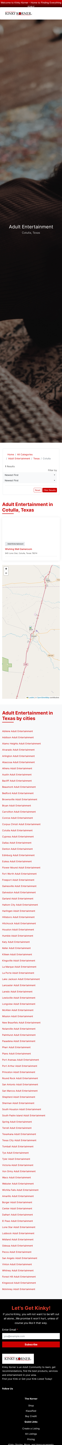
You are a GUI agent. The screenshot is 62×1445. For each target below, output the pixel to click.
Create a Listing (31, 1428)
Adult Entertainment (19, 458)
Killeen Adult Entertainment (17, 954)
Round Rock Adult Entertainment (20, 1078)
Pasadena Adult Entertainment (18, 1041)
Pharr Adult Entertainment (16, 1047)
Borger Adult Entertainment (17, 1202)
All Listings (31, 1433)
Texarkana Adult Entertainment (19, 1134)
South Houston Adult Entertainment (21, 1109)
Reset (37, 490)
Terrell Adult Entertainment (17, 1127)
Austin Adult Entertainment (17, 774)
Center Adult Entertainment (17, 1208)
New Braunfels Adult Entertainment (21, 1022)
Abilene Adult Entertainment (17, 731)
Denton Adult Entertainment (17, 848)
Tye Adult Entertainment (15, 1152)
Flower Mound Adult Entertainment (21, 867)
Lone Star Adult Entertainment (18, 1227)
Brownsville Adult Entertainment (19, 799)
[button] (31, 629)
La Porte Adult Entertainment (18, 972)
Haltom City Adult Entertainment (20, 904)
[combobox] (30, 475)
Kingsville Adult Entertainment (18, 960)
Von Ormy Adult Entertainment (19, 1171)
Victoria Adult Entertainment (17, 1165)
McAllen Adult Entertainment (17, 1010)
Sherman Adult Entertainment (18, 1103)
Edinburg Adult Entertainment (18, 855)
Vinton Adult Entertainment (17, 1264)
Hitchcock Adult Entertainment (19, 923)
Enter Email (10, 1329)
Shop (31, 1405)
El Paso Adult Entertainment (17, 1221)
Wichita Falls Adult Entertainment (20, 1189)
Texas (36, 458)
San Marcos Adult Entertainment (20, 1090)
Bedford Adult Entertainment (18, 793)
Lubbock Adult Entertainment (18, 1233)
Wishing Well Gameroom (18, 549)
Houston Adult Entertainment (18, 929)
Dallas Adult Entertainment (16, 842)
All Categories (25, 454)
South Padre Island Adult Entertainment (23, 1115)
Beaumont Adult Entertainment (19, 786)
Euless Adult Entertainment (17, 861)
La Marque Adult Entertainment (19, 966)
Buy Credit (31, 1416)
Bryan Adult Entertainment (16, 805)
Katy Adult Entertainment (16, 941)
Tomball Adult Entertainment (17, 1146)
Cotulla (22, 553)
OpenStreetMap (43, 697)
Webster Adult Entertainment (18, 1183)
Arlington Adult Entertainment (18, 756)
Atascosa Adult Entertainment (18, 762)
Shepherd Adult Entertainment (18, 1096)
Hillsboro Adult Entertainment (18, 917)
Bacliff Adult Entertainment (17, 780)
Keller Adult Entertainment (16, 948)
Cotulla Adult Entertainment (17, 830)
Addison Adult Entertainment (18, 737)
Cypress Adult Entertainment (18, 836)
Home (10, 454)
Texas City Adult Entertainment (19, 1140)
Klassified (31, 1410)
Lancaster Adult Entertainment (18, 985)
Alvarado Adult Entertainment (18, 749)
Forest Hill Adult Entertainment (19, 1276)
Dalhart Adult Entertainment (17, 1214)
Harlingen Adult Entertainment (18, 910)
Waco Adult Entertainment (16, 1177)
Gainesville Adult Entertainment (19, 886)
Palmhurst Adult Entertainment (19, 1034)
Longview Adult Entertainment (18, 1003)
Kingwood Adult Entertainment (19, 1282)
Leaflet (31, 697)
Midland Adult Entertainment (17, 1239)
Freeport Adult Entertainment (18, 879)
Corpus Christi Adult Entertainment (21, 824)
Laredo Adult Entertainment (17, 991)
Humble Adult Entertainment (17, 935)
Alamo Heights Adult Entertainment (21, 743)
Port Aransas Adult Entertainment (20, 1059)
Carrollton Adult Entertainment (19, 811)
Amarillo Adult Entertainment (18, 1196)
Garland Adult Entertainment (17, 898)
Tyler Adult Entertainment (16, 1158)
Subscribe (31, 1344)
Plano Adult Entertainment (16, 1053)
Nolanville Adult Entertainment (18, 1028)
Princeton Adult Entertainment (18, 1072)
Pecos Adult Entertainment (16, 1252)
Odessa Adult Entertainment (17, 1245)
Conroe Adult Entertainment (17, 817)
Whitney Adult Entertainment (18, 1270)
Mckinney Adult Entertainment (18, 1289)
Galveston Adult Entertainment (19, 892)
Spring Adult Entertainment (17, 1121)
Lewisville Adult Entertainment (18, 997)
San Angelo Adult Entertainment (19, 1258)
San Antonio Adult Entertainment (20, 1084)
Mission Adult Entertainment (17, 1016)
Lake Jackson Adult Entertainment (21, 979)
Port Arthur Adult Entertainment (19, 1065)
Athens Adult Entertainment (17, 768)
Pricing (31, 1439)
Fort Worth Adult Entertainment (19, 873)
